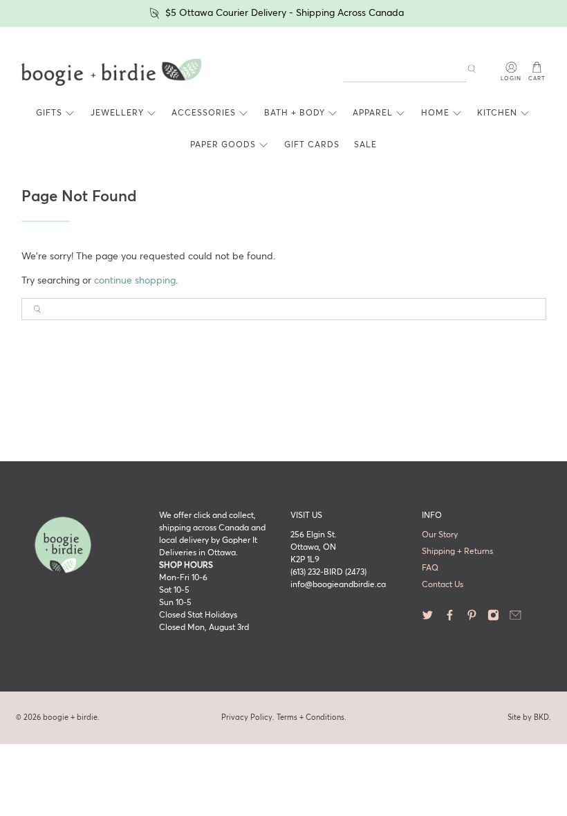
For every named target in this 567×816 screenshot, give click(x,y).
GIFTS (49, 113)
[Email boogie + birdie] (515, 619)
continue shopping (135, 281)
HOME (435, 113)
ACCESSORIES (203, 113)
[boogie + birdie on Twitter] (428, 619)
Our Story (440, 535)
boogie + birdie (70, 717)
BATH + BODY (294, 113)
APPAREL (373, 113)
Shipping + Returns (457, 552)
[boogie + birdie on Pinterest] (472, 619)
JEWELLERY (117, 113)
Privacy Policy (246, 717)
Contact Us (442, 585)
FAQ (430, 568)
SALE (365, 145)
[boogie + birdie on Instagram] (493, 619)
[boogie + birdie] (111, 72)
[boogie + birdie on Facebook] (450, 619)
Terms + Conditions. (311, 717)
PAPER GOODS (223, 145)
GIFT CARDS (312, 145)
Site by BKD (528, 717)
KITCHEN (497, 113)
